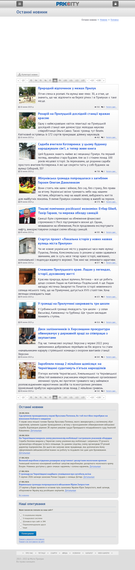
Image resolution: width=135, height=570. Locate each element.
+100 (98, 80)
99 (60, 80)
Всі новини (24, 495)
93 (31, 80)
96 (45, 80)
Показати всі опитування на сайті (31, 542)
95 (41, 80)
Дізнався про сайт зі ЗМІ (34, 521)
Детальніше (36, 430)
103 (83, 80)
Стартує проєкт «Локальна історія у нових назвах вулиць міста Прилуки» (75, 241)
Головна (115, 19)
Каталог (89, 553)
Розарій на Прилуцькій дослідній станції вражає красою (74, 116)
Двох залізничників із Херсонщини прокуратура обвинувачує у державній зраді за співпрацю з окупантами (74, 333)
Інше (24, 527)
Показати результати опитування (31, 539)
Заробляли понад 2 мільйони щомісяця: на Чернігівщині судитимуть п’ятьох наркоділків (72, 366)
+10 (92, 80)
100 (65, 80)
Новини (103, 19)
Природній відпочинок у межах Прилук (67, 88)
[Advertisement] (67, 48)
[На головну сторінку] (68, 5)
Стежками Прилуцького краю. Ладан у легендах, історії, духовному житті (74, 271)
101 (71, 80)
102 (77, 80)
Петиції (41, 553)
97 (50, 80)
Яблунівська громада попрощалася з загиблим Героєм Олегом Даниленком (73, 180)
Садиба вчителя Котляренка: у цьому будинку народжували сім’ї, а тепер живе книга (72, 146)
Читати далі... (111, 107)
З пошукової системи (32, 518)
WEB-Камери (103, 553)
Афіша (64, 553)
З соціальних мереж (31, 515)
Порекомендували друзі (34, 524)
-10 (22, 80)
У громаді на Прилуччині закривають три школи (73, 303)
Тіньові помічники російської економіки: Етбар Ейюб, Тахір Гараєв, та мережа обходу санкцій (77, 210)
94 (36, 80)
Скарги (54, 553)
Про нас (29, 553)
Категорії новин (30, 74)
